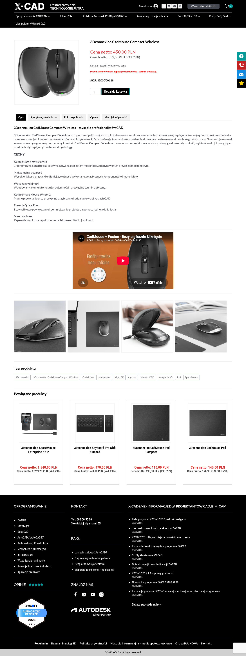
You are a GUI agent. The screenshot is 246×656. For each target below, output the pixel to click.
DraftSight (23, 526)
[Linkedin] (169, 6)
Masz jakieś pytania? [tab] (116, 117)
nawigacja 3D (165, 377)
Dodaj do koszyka (115, 91)
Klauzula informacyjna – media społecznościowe (141, 643)
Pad (179, 377)
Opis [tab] (21, 117)
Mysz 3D (119, 377)
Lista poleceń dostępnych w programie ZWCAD (159, 546)
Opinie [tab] (94, 117)
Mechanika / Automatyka (31, 549)
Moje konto (145, 6)
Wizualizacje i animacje (31, 560)
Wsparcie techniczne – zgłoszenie (94, 569)
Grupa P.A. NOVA (186, 643)
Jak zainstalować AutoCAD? (91, 552)
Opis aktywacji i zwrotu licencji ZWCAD (154, 564)
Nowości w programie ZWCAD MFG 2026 (155, 582)
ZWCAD (21, 520)
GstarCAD (22, 531)
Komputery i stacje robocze (152, 16)
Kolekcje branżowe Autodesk (34, 566)
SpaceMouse (191, 377)
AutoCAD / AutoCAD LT (30, 537)
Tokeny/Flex (67, 16)
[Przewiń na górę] (239, 642)
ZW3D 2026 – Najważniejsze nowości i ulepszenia (161, 537)
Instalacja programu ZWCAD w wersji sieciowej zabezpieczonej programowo (176, 591)
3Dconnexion (22, 377)
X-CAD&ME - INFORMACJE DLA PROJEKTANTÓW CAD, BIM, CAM (177, 506)
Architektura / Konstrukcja (32, 543)
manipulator (104, 377)
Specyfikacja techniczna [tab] (43, 117)
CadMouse (88, 377)
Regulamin (41, 643)
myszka (132, 377)
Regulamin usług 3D (63, 643)
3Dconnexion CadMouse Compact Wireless (55, 377)
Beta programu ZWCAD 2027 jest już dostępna (159, 519)
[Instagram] (180, 6)
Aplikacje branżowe (28, 572)
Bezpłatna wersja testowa (90, 564)
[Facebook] (164, 6)
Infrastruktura (25, 555)
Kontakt (206, 643)
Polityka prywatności (93, 643)
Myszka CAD (147, 377)
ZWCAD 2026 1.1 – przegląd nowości (153, 573)
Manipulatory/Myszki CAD (30, 23)
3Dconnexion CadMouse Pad (207, 448)
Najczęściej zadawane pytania (92, 558)
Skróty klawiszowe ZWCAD (147, 555)
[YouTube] (174, 6)
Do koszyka (38, 483)
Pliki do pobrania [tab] (73, 117)
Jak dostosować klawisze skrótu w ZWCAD (156, 528)
